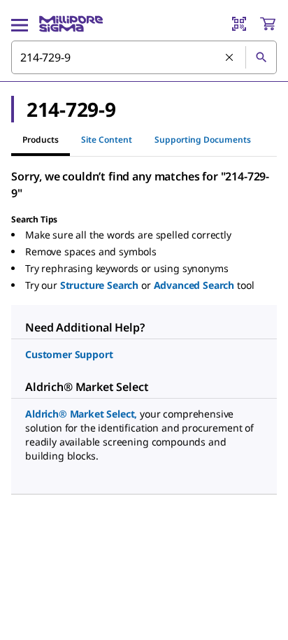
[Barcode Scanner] (239, 23)
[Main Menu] (19, 24)
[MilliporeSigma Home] (71, 23)
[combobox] (144, 57)
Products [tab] (40, 139)
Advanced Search (194, 285)
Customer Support (69, 354)
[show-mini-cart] (268, 24)
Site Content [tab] (106, 139)
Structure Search (99, 285)
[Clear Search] (230, 58)
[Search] (260, 57)
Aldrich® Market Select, (81, 413)
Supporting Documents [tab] (202, 139)
